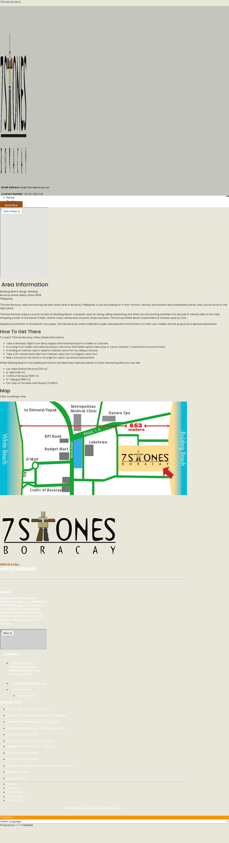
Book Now (11, 205)
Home (10, 197)
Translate (27, 825)
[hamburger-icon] (228, 196)
